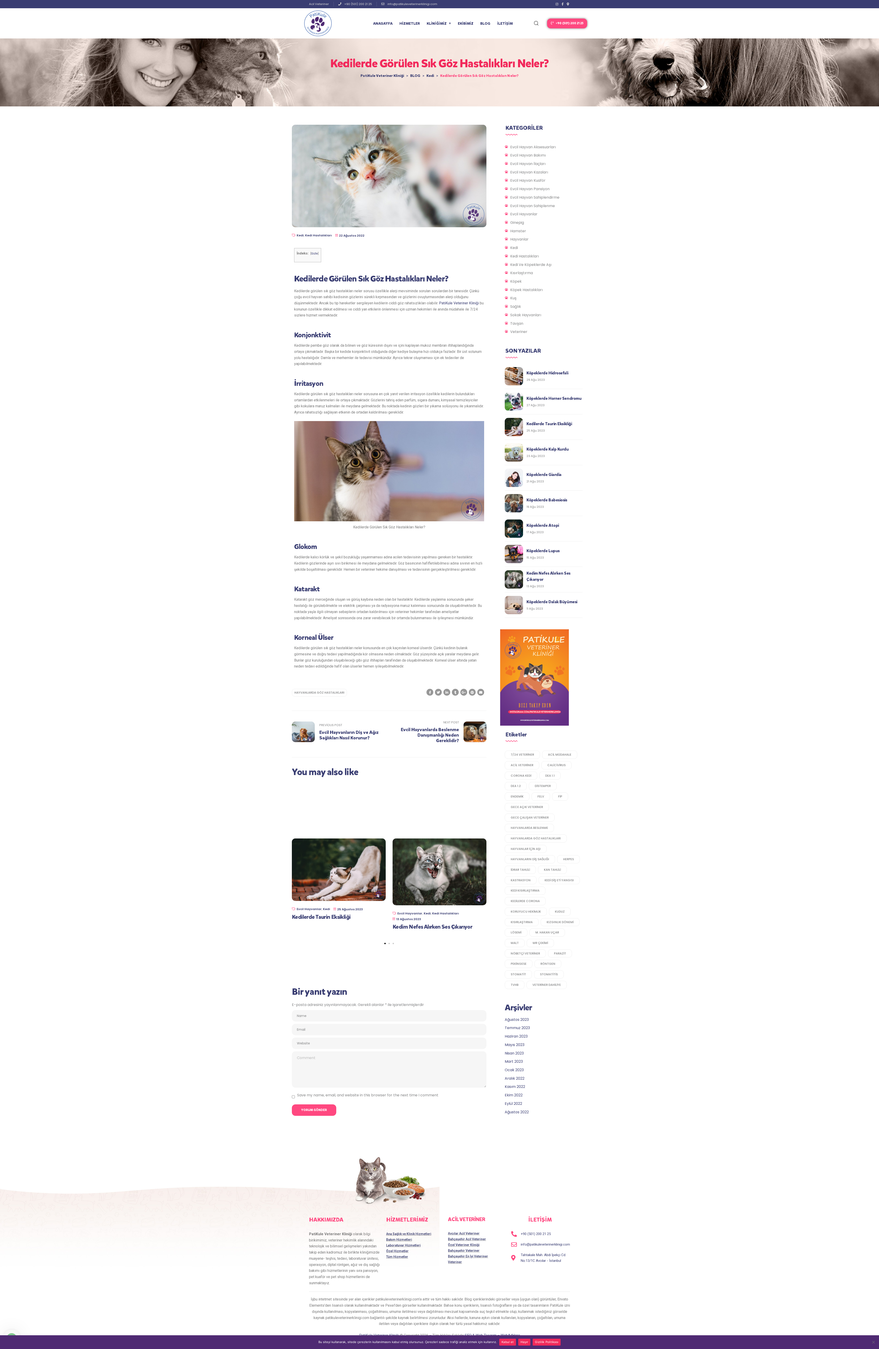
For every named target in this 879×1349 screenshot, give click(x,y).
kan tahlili (552, 870)
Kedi (300, 235)
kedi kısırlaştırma (525, 890)
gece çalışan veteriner (530, 817)
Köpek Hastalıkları (526, 289)
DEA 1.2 (516, 786)
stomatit (518, 974)
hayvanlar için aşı (526, 849)
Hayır (524, 1342)
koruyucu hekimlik (526, 911)
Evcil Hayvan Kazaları (529, 172)
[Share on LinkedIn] (446, 692)
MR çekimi (540, 943)
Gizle (314, 253)
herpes (568, 859)
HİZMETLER (409, 23)
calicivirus (556, 765)
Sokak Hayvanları (525, 315)
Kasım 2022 (515, 1086)
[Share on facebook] (429, 692)
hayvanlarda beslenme (529, 828)
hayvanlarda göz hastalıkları (319, 692)
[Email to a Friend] (480, 692)
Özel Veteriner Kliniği (464, 1245)
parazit (560, 953)
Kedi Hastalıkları (318, 235)
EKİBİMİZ (465, 23)
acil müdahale (559, 754)
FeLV (540, 796)
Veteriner (518, 331)
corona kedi (521, 775)
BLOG (485, 23)
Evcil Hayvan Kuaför (527, 180)
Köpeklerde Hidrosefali (547, 373)
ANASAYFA (383, 23)
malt (515, 943)
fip (560, 796)
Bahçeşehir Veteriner (464, 1250)
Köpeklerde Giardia (544, 474)
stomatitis (549, 974)
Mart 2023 (514, 1061)
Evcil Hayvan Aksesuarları (533, 147)
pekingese (518, 964)
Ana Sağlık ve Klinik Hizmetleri (408, 1234)
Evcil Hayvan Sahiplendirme (534, 197)
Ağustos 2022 (517, 1112)
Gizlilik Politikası (546, 1342)
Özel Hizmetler (397, 1251)
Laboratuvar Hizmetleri (403, 1245)
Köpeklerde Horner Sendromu (553, 398)
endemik (517, 796)
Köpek (516, 281)
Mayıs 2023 (514, 1044)
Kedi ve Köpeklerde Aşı (530, 264)
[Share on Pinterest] (472, 692)
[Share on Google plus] (463, 692)
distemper (543, 786)
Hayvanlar (519, 239)
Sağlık (515, 306)
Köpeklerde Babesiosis (546, 500)
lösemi (516, 932)
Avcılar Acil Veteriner (464, 1233)
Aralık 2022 (514, 1078)
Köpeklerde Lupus (543, 551)
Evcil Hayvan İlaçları (527, 163)
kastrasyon (521, 880)
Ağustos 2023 (517, 1019)
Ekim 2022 (514, 1095)
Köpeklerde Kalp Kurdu (547, 449)
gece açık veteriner (527, 807)
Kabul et (508, 1342)
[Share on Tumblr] (455, 692)
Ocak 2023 (514, 1070)
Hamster (518, 231)
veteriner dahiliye (546, 985)
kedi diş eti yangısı (559, 880)
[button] (567, 23)
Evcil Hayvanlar (309, 909)
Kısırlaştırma (521, 273)
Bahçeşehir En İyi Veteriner (468, 1256)
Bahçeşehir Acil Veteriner (467, 1239)
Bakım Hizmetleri (399, 1239)
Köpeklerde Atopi (542, 525)
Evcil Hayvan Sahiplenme (532, 205)
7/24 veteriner (522, 754)
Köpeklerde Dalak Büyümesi (551, 602)
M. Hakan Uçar (547, 932)
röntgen (547, 964)
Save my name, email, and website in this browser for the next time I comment (367, 1095)
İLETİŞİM (505, 23)
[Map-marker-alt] (568, 4)
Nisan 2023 (514, 1053)
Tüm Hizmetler (397, 1257)
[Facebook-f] (562, 4)
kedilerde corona (525, 901)
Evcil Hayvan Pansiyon (530, 189)
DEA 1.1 (550, 775)
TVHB (514, 985)
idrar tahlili (520, 870)
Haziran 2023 (516, 1036)
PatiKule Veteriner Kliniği (459, 303)
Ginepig (517, 222)
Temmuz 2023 (517, 1027)
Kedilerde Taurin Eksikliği (321, 917)
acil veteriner (522, 765)
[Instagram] (557, 4)
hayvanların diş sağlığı (530, 859)
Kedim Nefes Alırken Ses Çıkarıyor (432, 927)
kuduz (560, 911)
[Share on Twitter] (438, 692)
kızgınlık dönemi (560, 922)
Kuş (513, 298)
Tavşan (516, 323)
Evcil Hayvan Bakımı (528, 155)
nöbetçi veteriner (525, 953)
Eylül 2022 (513, 1103)
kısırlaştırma (522, 922)
